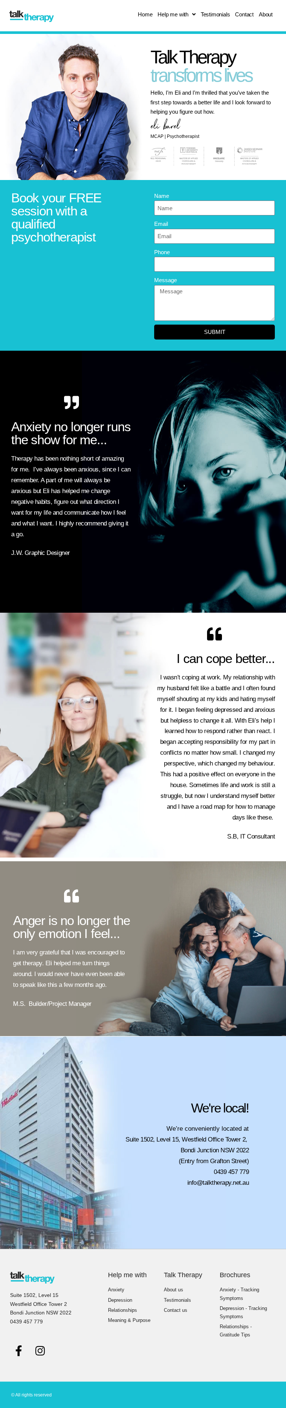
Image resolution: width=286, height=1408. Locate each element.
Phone (162, 252)
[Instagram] (39, 1350)
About (266, 14)
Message (165, 280)
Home (145, 14)
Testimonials (215, 14)
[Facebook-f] (18, 1350)
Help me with (173, 14)
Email (161, 224)
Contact (244, 14)
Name (161, 196)
